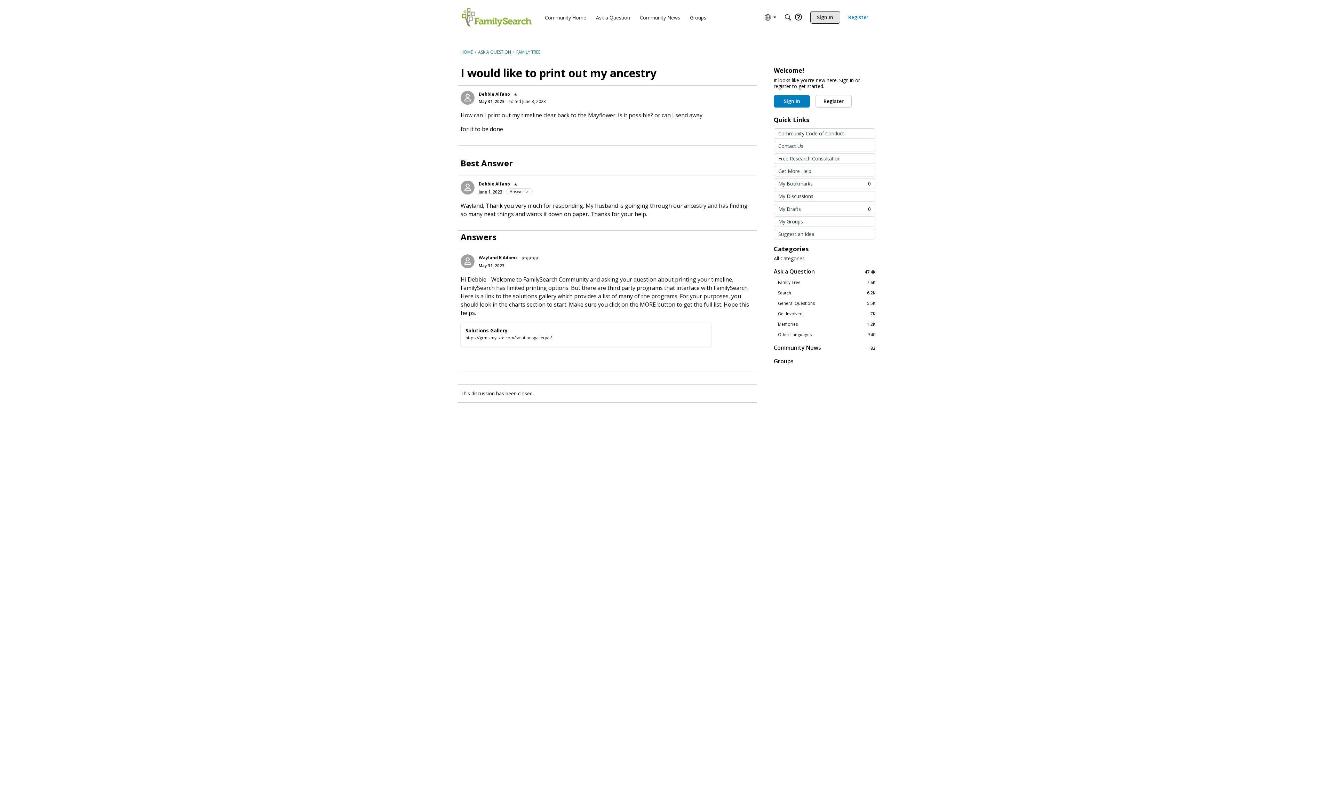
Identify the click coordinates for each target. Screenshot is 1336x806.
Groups (784, 361)
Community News (824, 347)
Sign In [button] (792, 101)
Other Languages (826, 335)
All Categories (789, 258)
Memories (826, 324)
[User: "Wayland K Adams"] (468, 261)
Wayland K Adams (498, 258)
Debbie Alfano (494, 94)
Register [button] (834, 101)
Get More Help (794, 171)
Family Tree (826, 282)
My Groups (790, 221)
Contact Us (790, 146)
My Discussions (795, 196)
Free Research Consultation (809, 158)
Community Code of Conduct (811, 133)
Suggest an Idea (796, 234)
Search (826, 293)
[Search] (788, 17)
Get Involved (826, 314)
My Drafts (824, 209)
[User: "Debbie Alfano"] (468, 98)
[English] (497, 17)
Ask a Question (824, 271)
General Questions (826, 303)
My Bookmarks (824, 183)
